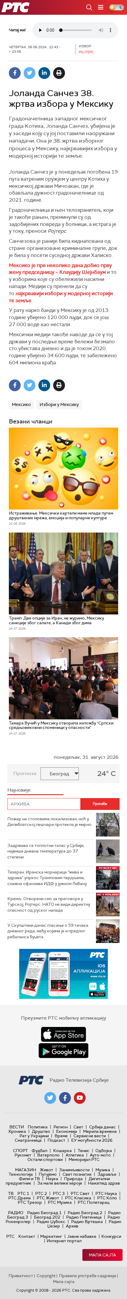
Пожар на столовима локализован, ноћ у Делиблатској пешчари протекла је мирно (49, 821)
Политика (38, 1127)
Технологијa (21, 1174)
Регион (60, 1127)
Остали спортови (45, 1159)
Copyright (46, 1275)
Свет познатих (77, 1174)
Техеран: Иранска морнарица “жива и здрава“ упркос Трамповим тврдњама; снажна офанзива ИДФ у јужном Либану (47, 877)
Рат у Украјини (34, 1135)
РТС (10, 1236)
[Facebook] (15, 73)
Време (61, 1135)
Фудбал (39, 1150)
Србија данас (102, 1127)
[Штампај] (59, 73)
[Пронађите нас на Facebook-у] (65, 1098)
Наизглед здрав (104, 1183)
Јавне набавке (81, 1236)
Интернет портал (64, 1240)
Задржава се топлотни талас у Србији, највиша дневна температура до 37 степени (45, 851)
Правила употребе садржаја (87, 1275)
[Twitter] (29, 73)
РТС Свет (80, 1193)
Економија (66, 1131)
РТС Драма (19, 1198)
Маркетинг (51, 1236)
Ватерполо (48, 1155)
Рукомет (22, 1155)
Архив (72, 1226)
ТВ (11, 1193)
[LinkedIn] (44, 73)
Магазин (25, 1169)
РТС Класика (78, 1198)
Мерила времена (100, 1131)
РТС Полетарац (93, 1202)
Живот (46, 1169)
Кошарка (62, 1150)
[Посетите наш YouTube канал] (80, 1098)
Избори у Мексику (59, 404)
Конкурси (111, 1236)
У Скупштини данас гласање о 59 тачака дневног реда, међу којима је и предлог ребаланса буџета (47, 931)
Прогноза (24, 773)
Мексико (21, 404)
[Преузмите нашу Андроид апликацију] (63, 1050)
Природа (73, 1178)
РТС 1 (23, 1193)
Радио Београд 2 (85, 1212)
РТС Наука (106, 1193)
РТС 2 (41, 1193)
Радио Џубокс (51, 1221)
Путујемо (48, 1174)
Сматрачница (28, 1140)
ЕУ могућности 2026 (92, 1140)
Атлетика (75, 1155)
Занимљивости (74, 1169)
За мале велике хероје (59, 1183)
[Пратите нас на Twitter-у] (50, 1098)
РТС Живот (48, 1198)
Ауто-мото (100, 1155)
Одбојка (103, 1150)
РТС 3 (59, 1193)
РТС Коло (107, 1198)
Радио (15, 1212)
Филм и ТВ (29, 1178)
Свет (78, 1127)
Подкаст (56, 1140)
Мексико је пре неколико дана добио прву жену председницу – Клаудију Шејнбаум (60, 269)
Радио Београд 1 (44, 1212)
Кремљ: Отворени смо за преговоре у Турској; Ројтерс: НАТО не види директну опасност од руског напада (48, 904)
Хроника (17, 1131)
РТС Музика (60, 1202)
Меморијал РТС (84, 1159)
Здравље (106, 1174)
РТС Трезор (30, 1202)
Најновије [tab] (18, 790)
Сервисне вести (90, 1135)
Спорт (20, 1150)
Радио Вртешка (87, 1221)
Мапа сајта (102, 1255)
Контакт (26, 1236)
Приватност (21, 1275)
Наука (52, 1178)
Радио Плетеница (84, 1217)
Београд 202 (47, 1217)
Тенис (83, 1150)
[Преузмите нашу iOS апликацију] (63, 1034)
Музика (102, 1169)
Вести (16, 1127)
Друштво (41, 1131)
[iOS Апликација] (63, 974)
